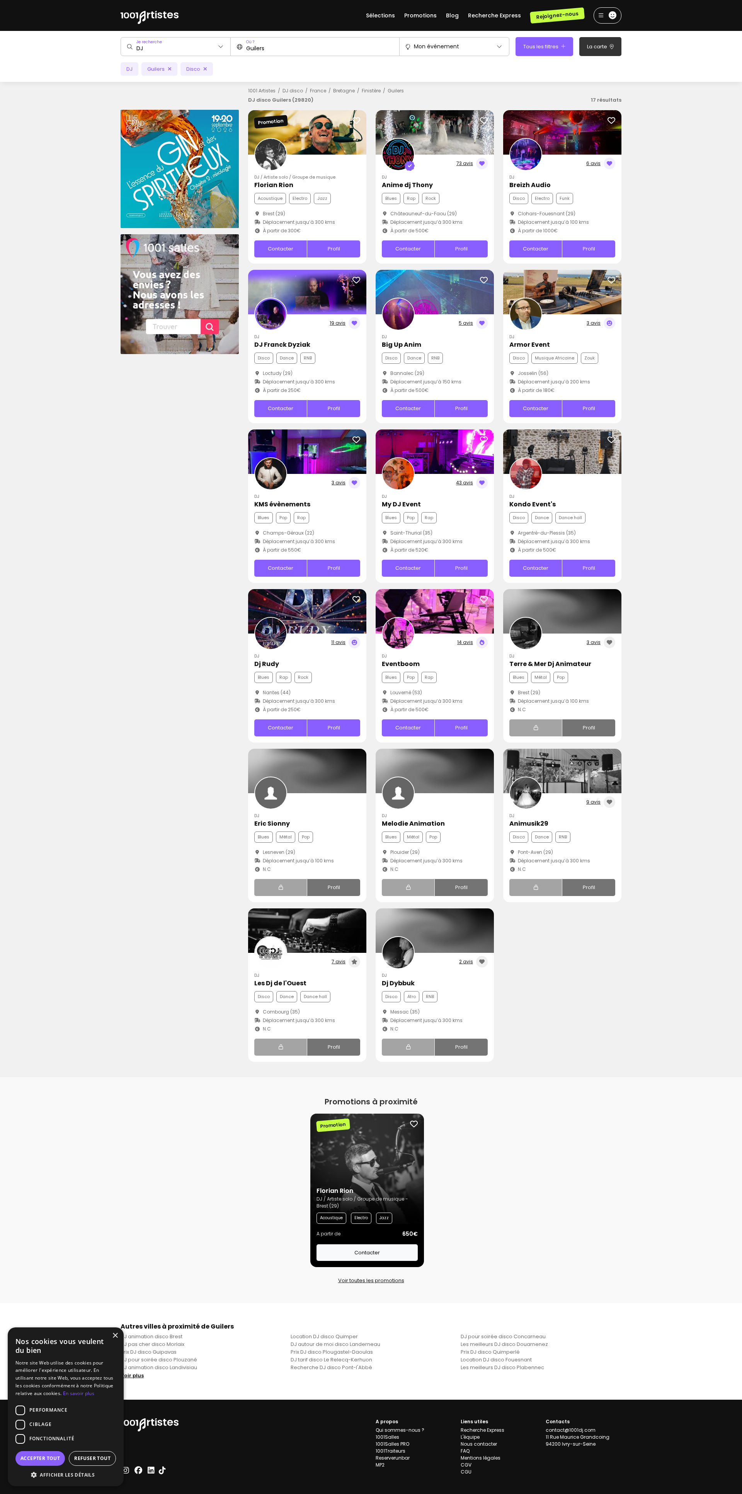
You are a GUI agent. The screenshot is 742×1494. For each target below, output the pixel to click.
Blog (452, 15)
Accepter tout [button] (40, 1458)
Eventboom (401, 663)
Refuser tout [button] (92, 1458)
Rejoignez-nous (557, 15)
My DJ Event (401, 504)
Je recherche (149, 42)
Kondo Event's (532, 504)
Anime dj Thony (407, 185)
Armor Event (529, 344)
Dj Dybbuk (398, 983)
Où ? (250, 42)
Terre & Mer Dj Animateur (550, 663)
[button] (65, 1475)
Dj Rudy (266, 663)
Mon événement (436, 46)
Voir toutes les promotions (371, 1280)
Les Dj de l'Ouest (280, 983)
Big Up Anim (401, 344)
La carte (597, 46)
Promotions (420, 15)
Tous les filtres (541, 46)
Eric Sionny (272, 823)
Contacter (280, 248)
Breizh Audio (530, 185)
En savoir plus (78, 1393)
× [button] (115, 1336)
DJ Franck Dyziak (282, 344)
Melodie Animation (413, 823)
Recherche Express (494, 15)
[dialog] (66, 1406)
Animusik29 (528, 823)
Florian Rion (273, 185)
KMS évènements (282, 504)
